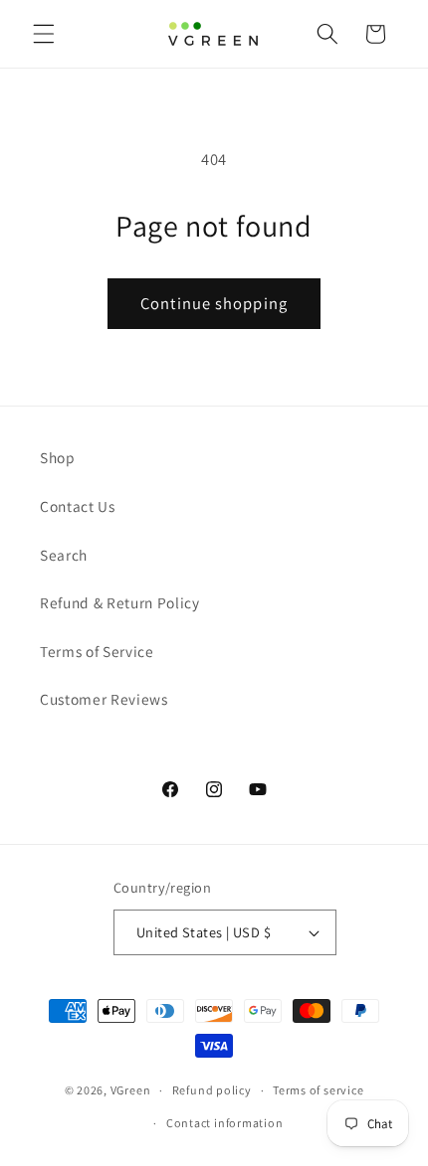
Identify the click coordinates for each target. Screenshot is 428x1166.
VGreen (130, 1090)
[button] (44, 34)
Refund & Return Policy (120, 602)
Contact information (225, 1122)
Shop (58, 457)
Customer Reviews (104, 699)
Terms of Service (97, 651)
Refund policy (212, 1090)
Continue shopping (214, 303)
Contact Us (77, 506)
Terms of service (318, 1090)
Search (64, 555)
